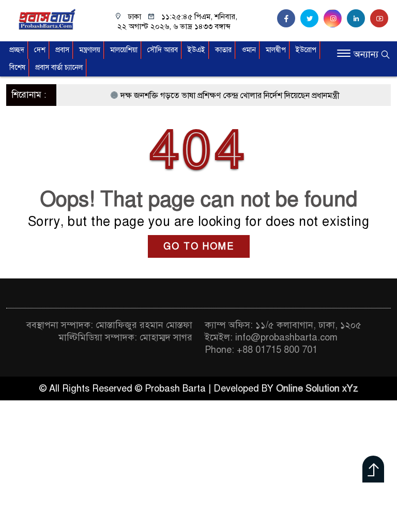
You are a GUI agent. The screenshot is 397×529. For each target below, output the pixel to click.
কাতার (223, 49)
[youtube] (380, 18)
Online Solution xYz (317, 388)
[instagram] (335, 18)
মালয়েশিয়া (124, 49)
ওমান (248, 49)
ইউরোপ (306, 49)
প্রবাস (62, 49)
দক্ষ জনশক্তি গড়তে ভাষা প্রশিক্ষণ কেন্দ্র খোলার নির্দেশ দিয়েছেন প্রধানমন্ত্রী (223, 95)
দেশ (39, 49)
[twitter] (312, 18)
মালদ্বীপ (276, 49)
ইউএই (196, 49)
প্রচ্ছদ (16, 49)
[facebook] (288, 18)
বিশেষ (17, 67)
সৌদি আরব (162, 49)
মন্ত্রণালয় (89, 49)
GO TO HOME (198, 246)
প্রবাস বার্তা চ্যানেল (59, 67)
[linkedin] (358, 18)
